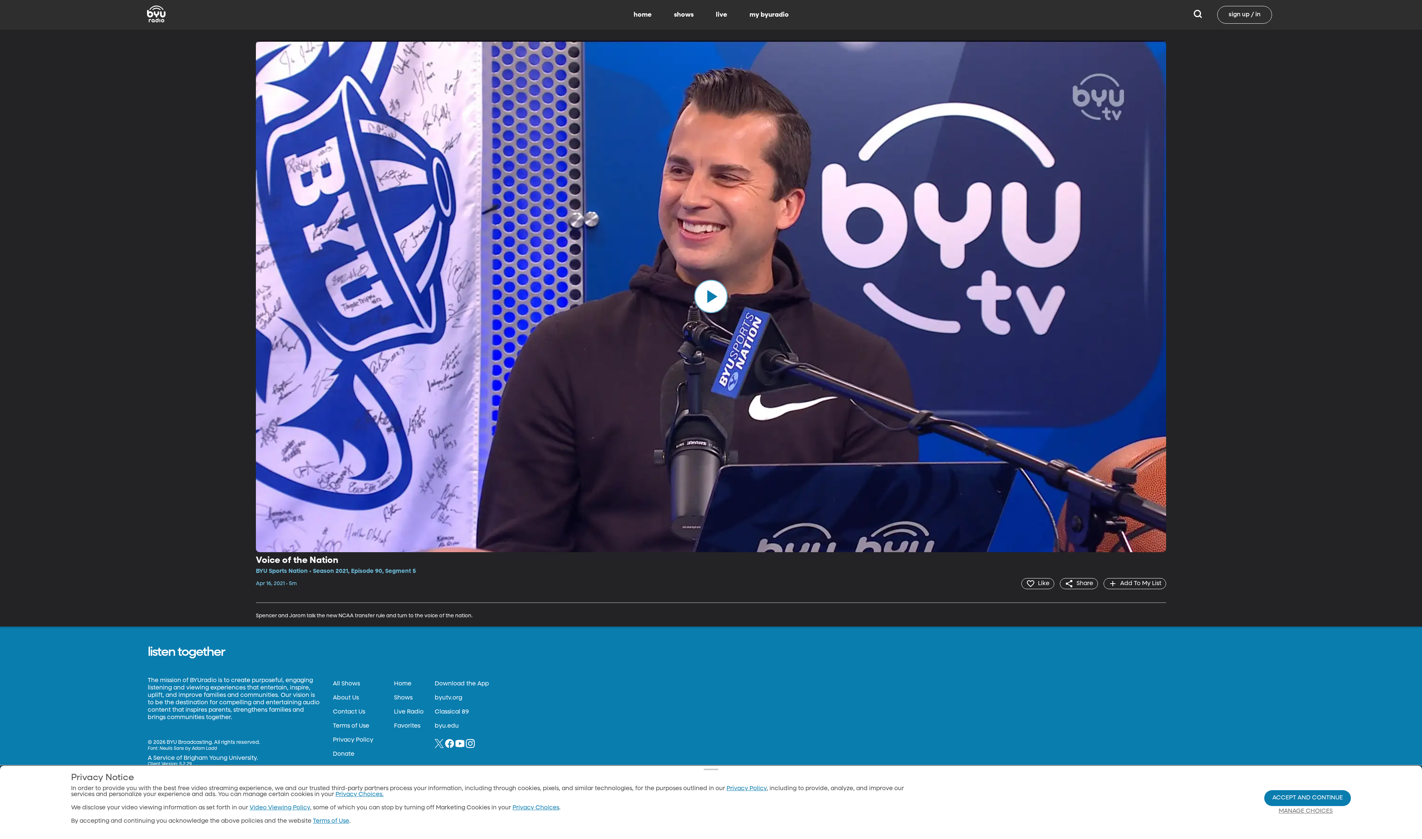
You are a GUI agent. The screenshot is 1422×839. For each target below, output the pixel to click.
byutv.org (448, 698)
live (721, 14)
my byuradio (769, 14)
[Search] (1198, 15)
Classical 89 (452, 712)
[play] (711, 296)
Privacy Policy (353, 740)
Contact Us (349, 712)
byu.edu (447, 726)
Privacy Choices (536, 808)
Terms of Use (351, 726)
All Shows (346, 684)
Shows (403, 698)
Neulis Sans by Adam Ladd (188, 748)
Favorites (407, 726)
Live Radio (409, 712)
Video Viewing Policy (280, 808)
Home (402, 684)
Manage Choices (1306, 811)
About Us (346, 698)
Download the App (462, 684)
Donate (343, 754)
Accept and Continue (1307, 798)
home (643, 14)
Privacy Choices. (360, 795)
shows (684, 14)
